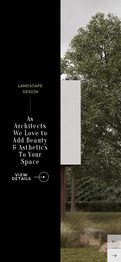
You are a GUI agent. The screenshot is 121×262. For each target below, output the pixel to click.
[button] (114, 241)
